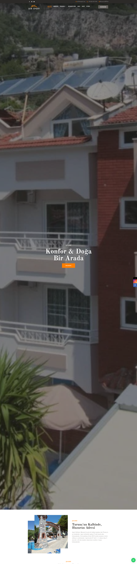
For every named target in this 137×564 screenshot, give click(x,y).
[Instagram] (29, 2)
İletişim (88, 6)
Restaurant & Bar (72, 6)
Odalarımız (62, 6)
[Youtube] (34, 2)
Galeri (83, 6)
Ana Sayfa (50, 6)
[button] (133, 560)
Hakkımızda (55, 6)
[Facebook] (32, 2)
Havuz (78, 6)
